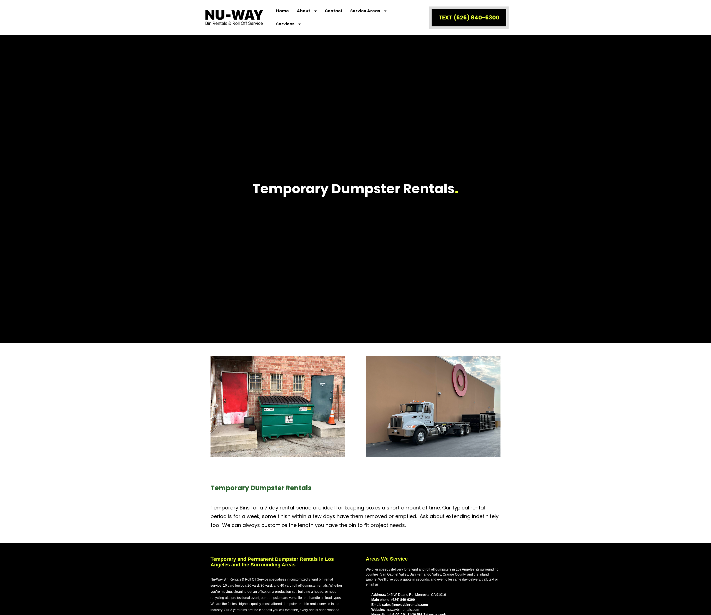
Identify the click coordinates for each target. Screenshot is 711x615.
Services (285, 24)
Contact (333, 11)
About (303, 11)
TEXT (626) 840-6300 (469, 17)
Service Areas (365, 11)
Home (282, 11)
